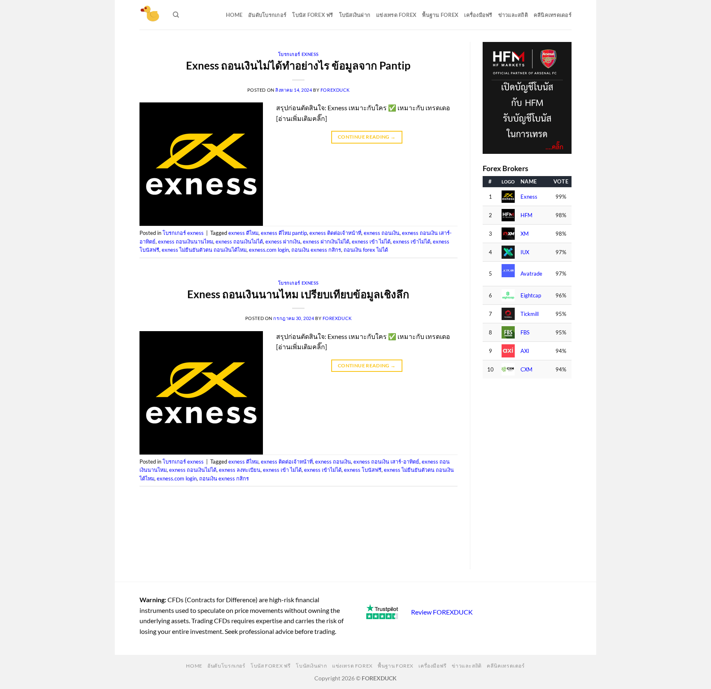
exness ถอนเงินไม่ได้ (239, 241)
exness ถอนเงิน (382, 233)
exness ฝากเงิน (282, 241)
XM (524, 234)
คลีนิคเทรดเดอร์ (553, 15)
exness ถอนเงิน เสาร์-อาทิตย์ (386, 461)
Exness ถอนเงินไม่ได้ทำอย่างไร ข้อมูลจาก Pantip (298, 65)
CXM (526, 370)
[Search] (176, 15)
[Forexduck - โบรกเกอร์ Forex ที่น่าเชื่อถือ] (149, 15)
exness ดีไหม (243, 233)
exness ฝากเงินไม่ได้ (326, 241)
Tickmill (529, 314)
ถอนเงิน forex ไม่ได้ (366, 249)
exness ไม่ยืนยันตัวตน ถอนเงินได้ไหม (204, 249)
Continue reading (367, 137)
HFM (526, 215)
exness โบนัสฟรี (362, 469)
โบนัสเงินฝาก (355, 15)
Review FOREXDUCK (442, 612)
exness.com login (269, 249)
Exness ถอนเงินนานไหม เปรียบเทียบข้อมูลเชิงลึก (298, 294)
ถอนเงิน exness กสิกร (316, 249)
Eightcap (530, 295)
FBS (525, 332)
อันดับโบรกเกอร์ (267, 15)
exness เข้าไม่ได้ (411, 241)
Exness (528, 197)
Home (234, 15)
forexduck (335, 90)
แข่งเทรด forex (396, 15)
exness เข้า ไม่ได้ (371, 241)
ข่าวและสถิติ (513, 15)
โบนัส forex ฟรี (312, 15)
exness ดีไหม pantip (284, 233)
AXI (524, 351)
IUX (524, 252)
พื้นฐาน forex (440, 15)
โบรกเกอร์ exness (298, 54)
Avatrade (531, 274)
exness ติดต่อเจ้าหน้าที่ (335, 233)
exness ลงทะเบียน (239, 469)
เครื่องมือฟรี (478, 15)
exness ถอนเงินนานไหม (185, 241)
